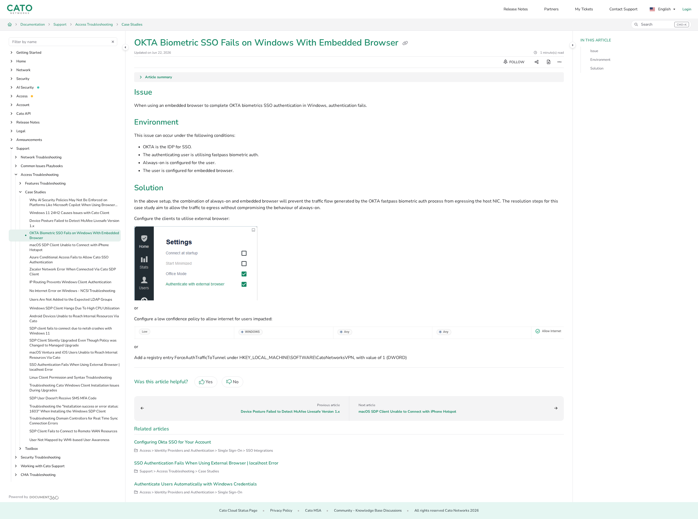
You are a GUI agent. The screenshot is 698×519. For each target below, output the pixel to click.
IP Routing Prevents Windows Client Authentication (70, 282)
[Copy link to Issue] (161, 92)
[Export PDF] (548, 62)
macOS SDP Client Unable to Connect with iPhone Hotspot (69, 248)
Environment (600, 59)
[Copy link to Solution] (172, 188)
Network (23, 70)
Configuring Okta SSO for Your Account (172, 442)
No (236, 382)
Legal (20, 131)
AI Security (25, 87)
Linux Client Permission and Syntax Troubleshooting (70, 377)
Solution (596, 68)
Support (60, 24)
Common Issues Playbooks (42, 166)
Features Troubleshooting (45, 183)
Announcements (29, 139)
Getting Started (28, 52)
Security (22, 78)
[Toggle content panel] (572, 45)
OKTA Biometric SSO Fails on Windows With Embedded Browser (74, 235)
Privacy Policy (281, 510)
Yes (209, 382)
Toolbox (31, 448)
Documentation (32, 24)
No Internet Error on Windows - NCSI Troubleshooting (72, 291)
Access (22, 96)
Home (21, 61)
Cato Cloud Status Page (238, 510)
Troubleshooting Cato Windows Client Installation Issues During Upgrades (74, 388)
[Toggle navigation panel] (125, 47)
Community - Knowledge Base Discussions (368, 510)
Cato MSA (313, 510)
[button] (661, 24)
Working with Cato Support (43, 466)
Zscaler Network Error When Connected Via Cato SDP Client (72, 272)
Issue (594, 51)
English (664, 9)
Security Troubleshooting (41, 457)
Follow (516, 62)
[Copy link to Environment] (187, 122)
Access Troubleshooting (94, 24)
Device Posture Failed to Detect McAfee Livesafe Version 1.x (74, 223)
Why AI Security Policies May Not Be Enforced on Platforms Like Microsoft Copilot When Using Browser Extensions (72, 202)
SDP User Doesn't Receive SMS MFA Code (63, 398)
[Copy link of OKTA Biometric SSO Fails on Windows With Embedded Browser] (405, 43)
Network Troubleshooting (41, 157)
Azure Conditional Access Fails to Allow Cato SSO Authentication (69, 260)
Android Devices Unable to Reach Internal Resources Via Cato (74, 319)
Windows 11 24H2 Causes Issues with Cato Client (69, 213)
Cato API (23, 113)
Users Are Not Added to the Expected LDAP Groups (70, 299)
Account (22, 104)
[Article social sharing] (536, 62)
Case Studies (132, 24)
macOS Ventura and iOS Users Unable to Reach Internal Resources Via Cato (73, 355)
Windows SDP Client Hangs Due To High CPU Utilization (74, 308)
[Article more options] (559, 62)
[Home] (20, 9)
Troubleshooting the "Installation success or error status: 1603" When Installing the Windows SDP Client (73, 409)
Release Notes (28, 122)
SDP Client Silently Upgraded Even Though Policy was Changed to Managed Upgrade (72, 343)
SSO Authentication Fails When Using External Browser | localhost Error (74, 367)
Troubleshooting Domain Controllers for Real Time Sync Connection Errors (73, 421)
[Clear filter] (113, 41)
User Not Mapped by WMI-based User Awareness (69, 440)
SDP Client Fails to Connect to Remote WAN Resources (73, 431)
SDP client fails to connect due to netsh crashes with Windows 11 (70, 331)
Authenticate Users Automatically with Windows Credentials (195, 484)
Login (686, 9)
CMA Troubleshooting (38, 475)
